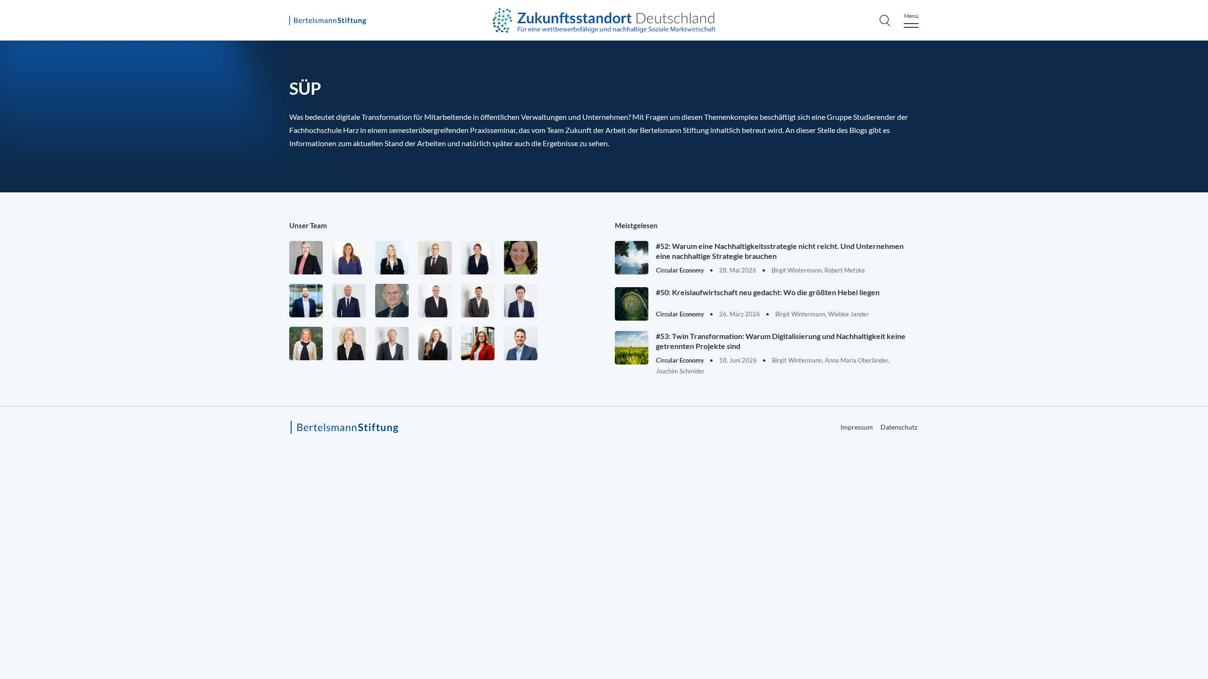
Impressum (1152, 333)
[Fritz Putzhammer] (520, 300)
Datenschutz (899, 427)
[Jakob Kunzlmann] (306, 300)
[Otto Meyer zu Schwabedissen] (349, 300)
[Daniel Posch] (478, 300)
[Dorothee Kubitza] (520, 257)
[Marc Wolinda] (520, 343)
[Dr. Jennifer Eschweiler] (349, 257)
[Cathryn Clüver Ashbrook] (306, 257)
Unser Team (308, 225)
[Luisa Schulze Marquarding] (435, 343)
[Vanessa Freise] (392, 257)
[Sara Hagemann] (478, 257)
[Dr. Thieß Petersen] (435, 300)
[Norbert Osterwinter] (392, 300)
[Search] (884, 20)
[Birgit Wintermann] (478, 343)
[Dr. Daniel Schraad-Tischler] (392, 343)
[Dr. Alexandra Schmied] (349, 343)
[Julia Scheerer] (306, 343)
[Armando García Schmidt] (435, 257)
